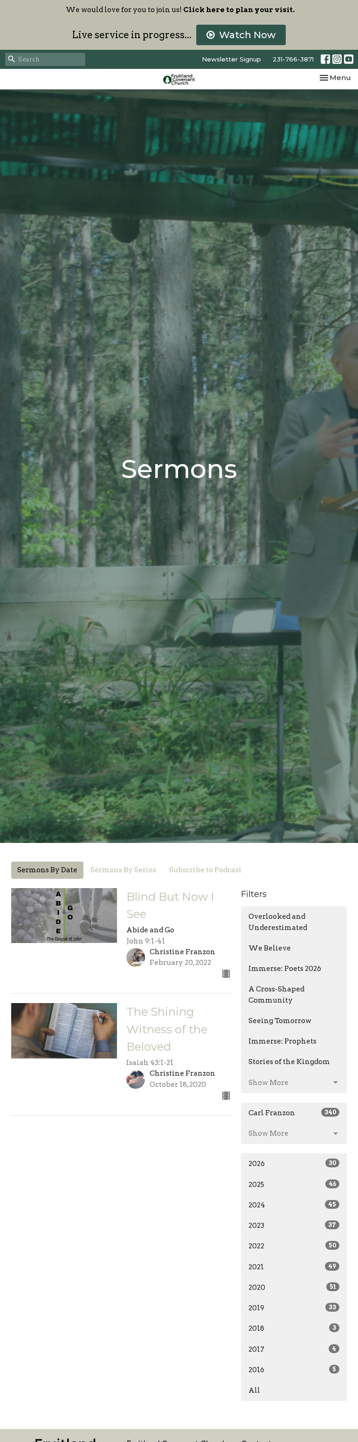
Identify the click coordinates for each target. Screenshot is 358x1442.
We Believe (269, 948)
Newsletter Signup (231, 59)
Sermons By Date (47, 870)
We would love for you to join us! (180, 10)
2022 (292, 1246)
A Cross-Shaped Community (276, 994)
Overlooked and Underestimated (277, 921)
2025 (292, 1184)
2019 (292, 1308)
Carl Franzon (292, 1113)
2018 (292, 1328)
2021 (292, 1267)
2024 (292, 1205)
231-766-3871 (293, 59)
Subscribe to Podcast (205, 870)
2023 (292, 1225)
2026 (292, 1163)
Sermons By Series (123, 870)
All (254, 1390)
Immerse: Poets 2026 (284, 968)
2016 (292, 1370)
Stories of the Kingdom (289, 1062)
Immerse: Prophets (282, 1041)
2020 (292, 1287)
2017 (292, 1349)
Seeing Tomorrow (279, 1021)
